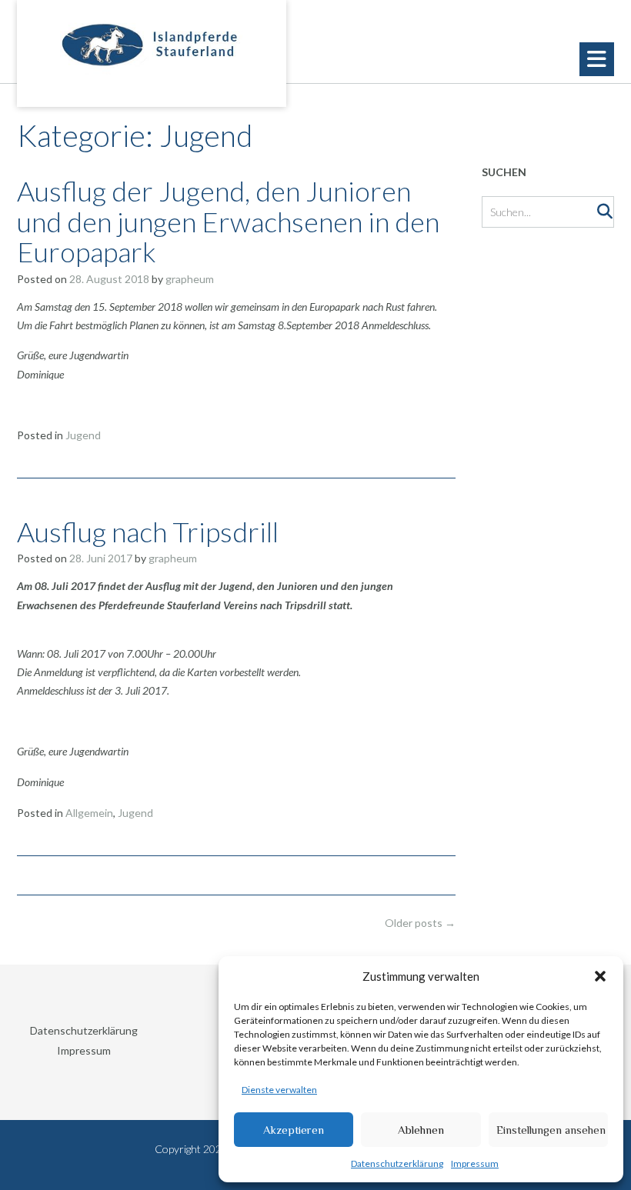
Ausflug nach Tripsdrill (148, 531)
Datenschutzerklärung (397, 1163)
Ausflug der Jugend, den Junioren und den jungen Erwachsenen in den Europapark (228, 221)
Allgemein (89, 812)
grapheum (189, 278)
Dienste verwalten (279, 1089)
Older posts (420, 922)
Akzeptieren (293, 1129)
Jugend (83, 435)
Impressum (475, 1163)
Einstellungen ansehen (551, 1129)
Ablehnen (421, 1129)
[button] (600, 976)
